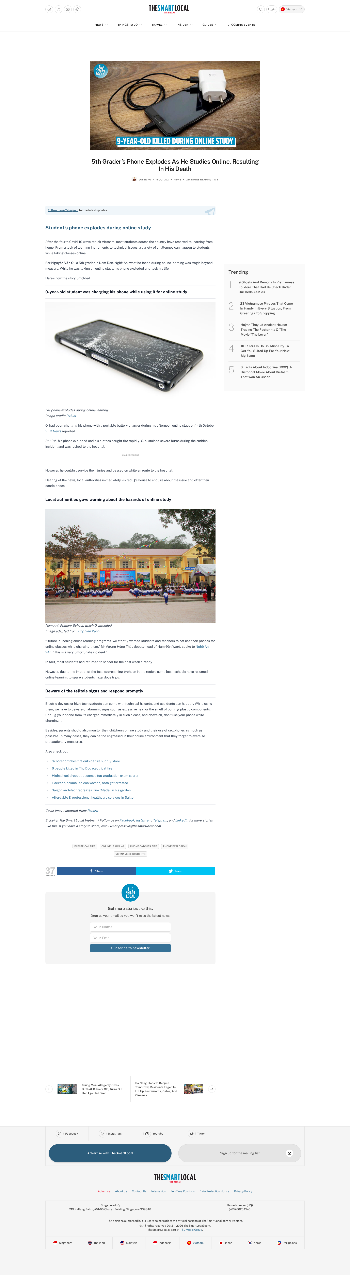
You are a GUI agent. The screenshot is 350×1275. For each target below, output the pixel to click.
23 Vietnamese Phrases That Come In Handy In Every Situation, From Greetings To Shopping (266, 308)
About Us (121, 1191)
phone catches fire (143, 846)
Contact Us (139, 1191)
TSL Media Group (191, 1229)
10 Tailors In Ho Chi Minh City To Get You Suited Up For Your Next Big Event (265, 351)
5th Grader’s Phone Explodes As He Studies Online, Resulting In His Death (175, 165)
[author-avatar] (134, 181)
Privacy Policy (243, 1191)
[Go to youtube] (68, 9)
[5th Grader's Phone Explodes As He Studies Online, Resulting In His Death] (175, 105)
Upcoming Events (241, 24)
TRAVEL (157, 24)
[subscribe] (289, 1153)
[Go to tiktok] (77, 9)
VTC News (53, 431)
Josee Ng (145, 179)
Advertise (104, 1191)
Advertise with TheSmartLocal (110, 1153)
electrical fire (84, 846)
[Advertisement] (130, 1023)
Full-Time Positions (183, 1191)
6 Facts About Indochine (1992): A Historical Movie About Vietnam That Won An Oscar (266, 372)
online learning (112, 846)
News (177, 179)
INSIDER (182, 24)
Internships (158, 1191)
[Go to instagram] (58, 9)
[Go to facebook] (49, 9)
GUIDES (208, 24)
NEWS (99, 24)
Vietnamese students (130, 854)
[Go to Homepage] (169, 9)
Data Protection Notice (214, 1191)
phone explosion (175, 846)
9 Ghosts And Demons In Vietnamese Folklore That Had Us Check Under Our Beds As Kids (266, 287)
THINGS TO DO (128, 24)
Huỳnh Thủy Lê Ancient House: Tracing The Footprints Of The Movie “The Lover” (264, 329)
